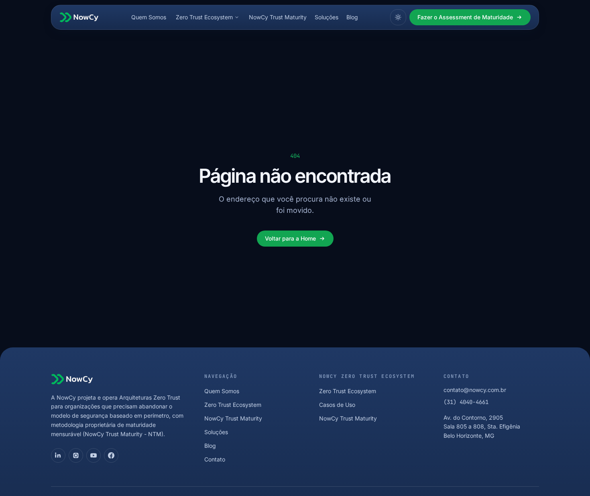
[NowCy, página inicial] (79, 17)
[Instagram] (76, 455)
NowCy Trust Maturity (278, 17)
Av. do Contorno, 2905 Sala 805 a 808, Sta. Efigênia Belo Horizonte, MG (482, 426)
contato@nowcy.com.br (475, 389)
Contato (214, 459)
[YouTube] (93, 455)
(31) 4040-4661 (466, 402)
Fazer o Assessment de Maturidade (465, 17)
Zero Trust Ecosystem (204, 17)
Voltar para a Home (290, 238)
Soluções (326, 17)
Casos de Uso (337, 404)
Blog (352, 17)
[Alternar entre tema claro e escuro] (398, 17)
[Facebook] (111, 455)
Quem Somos (148, 17)
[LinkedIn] (58, 455)
